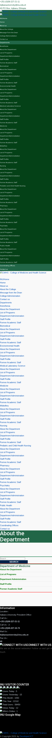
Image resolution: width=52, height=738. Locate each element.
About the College (6, 29)
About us (3, 26)
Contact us (4, 39)
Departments (5, 43)
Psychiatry (3, 226)
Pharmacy (3, 206)
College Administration (8, 36)
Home (2, 22)
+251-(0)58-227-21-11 (10, 1)
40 (1, 641)
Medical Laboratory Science (10, 106)
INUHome (3, 18)
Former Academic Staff (8, 63)
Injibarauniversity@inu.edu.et (14, 635)
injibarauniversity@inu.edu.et (13, 5)
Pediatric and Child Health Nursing (12, 186)
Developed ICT (26, 736)
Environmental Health (8, 86)
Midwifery (3, 146)
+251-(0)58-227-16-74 (10, 628)
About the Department (8, 49)
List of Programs (6, 53)
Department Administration (10, 56)
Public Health (5, 246)
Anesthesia (4, 46)
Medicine (3, 126)
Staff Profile (4, 59)
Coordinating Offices (7, 266)
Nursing (3, 166)
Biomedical (4, 66)
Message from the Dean (9, 33)
